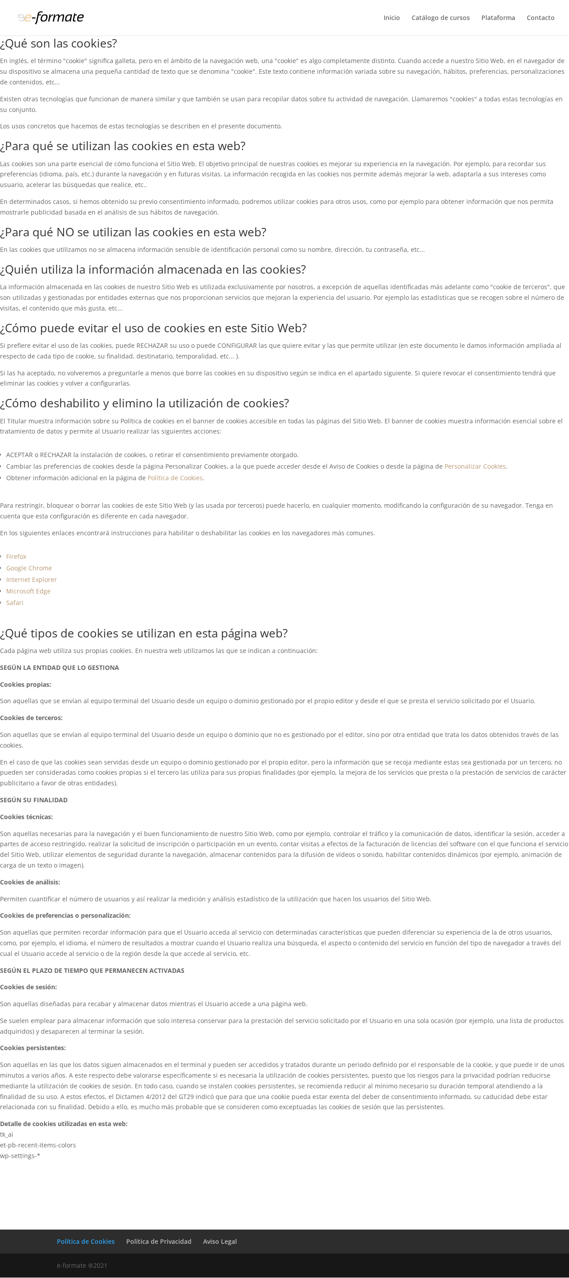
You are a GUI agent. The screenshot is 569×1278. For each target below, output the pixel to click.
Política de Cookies (175, 478)
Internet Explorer (31, 579)
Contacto (541, 18)
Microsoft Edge (28, 591)
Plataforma (498, 18)
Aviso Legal (220, 1241)
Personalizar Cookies (475, 466)
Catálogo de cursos (441, 18)
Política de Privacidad (159, 1241)
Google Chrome (29, 568)
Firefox (16, 556)
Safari (15, 602)
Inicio (392, 18)
